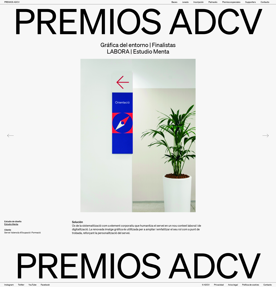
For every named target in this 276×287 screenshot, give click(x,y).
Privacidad (219, 284)
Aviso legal (233, 284)
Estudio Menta (11, 224)
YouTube (32, 284)
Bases (174, 2)
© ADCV (206, 284)
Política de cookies (250, 284)
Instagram (9, 284)
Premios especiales (231, 2)
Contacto (265, 2)
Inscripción (198, 2)
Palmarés (213, 2)
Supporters (250, 2)
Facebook (45, 284)
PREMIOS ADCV (12, 2)
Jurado (185, 2)
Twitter (21, 284)
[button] (10, 135)
